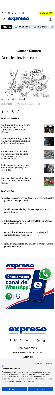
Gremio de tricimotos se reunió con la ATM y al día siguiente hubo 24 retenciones (26, 233)
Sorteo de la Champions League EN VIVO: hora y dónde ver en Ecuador (16, 180)
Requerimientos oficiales (27, 352)
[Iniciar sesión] (50, 19)
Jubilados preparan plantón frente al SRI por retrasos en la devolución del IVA (28, 222)
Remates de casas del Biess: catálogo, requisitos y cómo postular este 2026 (28, 245)
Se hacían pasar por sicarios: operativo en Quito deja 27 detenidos (15, 167)
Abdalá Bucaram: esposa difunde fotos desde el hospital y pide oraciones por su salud (29, 199)
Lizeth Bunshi (40, 26)
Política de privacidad (44, 363)
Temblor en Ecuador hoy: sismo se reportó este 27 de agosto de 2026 (27, 210)
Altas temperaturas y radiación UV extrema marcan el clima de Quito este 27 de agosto (16, 141)
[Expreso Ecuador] (28, 332)
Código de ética (27, 348)
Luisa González (22, 26)
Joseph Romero (29, 51)
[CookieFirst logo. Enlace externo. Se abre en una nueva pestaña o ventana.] (3, 366)
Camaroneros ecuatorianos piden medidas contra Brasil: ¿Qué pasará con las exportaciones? (15, 155)
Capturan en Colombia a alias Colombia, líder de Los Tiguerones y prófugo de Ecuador (15, 128)
